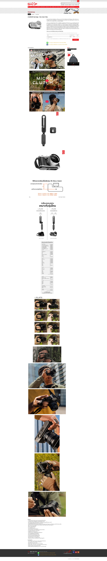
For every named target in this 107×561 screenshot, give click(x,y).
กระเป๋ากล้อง (34, 6)
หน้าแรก (28, 7)
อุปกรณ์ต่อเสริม (72, 6)
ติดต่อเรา (73, 5)
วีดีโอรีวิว (76, 5)
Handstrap (32, 14)
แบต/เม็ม (64, 6)
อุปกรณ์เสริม (67, 6)
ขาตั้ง (50, 6)
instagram (78, 552)
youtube (76, 552)
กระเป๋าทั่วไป (38, 6)
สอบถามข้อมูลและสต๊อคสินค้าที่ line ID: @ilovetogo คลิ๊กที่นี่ (57, 42)
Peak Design (37, 14)
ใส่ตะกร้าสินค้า (75, 39)
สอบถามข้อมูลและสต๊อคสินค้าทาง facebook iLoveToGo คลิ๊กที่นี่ (57, 44)
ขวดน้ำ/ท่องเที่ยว (42, 6)
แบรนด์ (31, 6)
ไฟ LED (58, 6)
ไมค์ (55, 6)
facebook (74, 552)
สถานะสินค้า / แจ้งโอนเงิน (68, 5)
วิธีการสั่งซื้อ (62, 5)
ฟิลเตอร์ (61, 6)
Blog (78, 5)
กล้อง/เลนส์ (47, 6)
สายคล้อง (53, 6)
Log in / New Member (74, 1)
